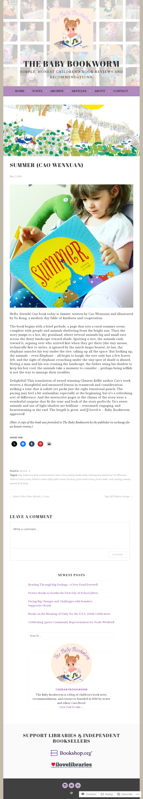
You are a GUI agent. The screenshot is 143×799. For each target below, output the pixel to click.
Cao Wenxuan (119, 475)
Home (19, 91)
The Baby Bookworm (71, 63)
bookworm (107, 475)
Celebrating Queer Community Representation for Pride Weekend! (71, 622)
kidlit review (60, 479)
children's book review (20, 479)
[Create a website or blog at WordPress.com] (71, 793)
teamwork (14, 483)
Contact (120, 91)
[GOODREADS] (78, 785)
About (100, 91)
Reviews (24, 471)
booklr (78, 475)
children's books (39, 479)
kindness (71, 479)
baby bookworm (25, 475)
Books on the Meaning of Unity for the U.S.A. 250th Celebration (69, 613)
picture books (102, 479)
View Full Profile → (71, 707)
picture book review (85, 479)
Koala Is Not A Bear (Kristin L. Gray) (31, 496)
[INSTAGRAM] (65, 785)
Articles (79, 91)
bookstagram (95, 475)
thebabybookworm (71, 689)
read (111, 479)
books (85, 475)
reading (118, 479)
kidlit (50, 479)
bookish (71, 475)
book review (61, 475)
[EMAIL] (71, 785)
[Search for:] (71, 635)
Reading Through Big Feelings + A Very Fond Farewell (63, 584)
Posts (37, 91)
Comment (117, 554)
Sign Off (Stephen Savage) (117, 496)
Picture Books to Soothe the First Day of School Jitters (63, 593)
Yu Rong (24, 483)
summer (126, 479)
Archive (57, 91)
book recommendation (44, 475)
